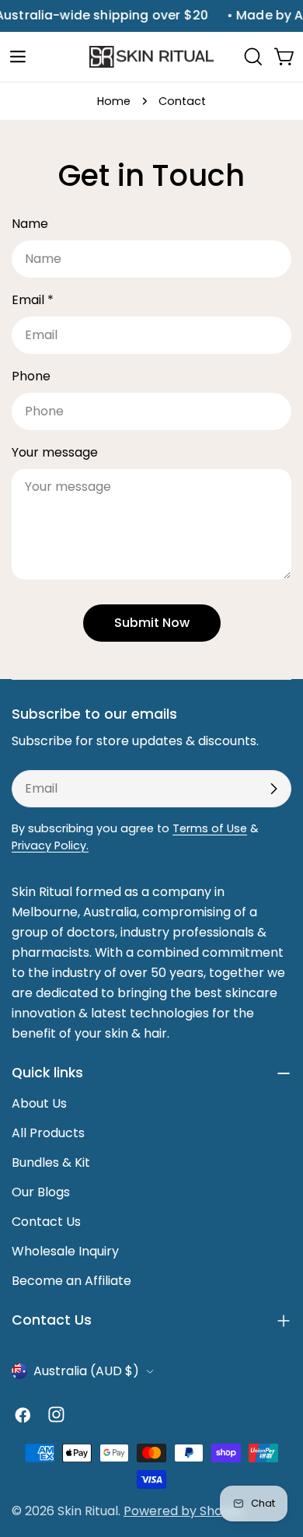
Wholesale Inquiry (65, 1251)
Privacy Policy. (50, 845)
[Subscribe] (273, 788)
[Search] (253, 56)
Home (114, 101)
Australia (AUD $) (86, 1371)
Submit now (152, 623)
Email (33, 300)
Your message (55, 452)
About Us (39, 1103)
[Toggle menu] (17, 56)
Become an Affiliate (71, 1281)
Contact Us (46, 1222)
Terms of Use (209, 828)
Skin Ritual (87, 1511)
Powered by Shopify (184, 1511)
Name (30, 224)
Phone (31, 376)
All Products (48, 1133)
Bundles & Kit (51, 1162)
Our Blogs (41, 1192)
